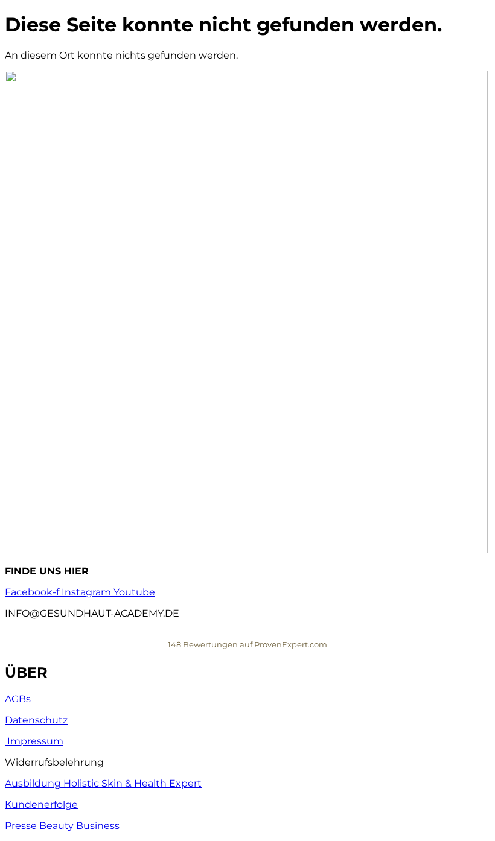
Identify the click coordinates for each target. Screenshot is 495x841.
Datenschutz (36, 720)
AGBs (18, 699)
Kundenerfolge (41, 804)
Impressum (34, 741)
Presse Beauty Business (62, 825)
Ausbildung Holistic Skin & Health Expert (103, 783)
